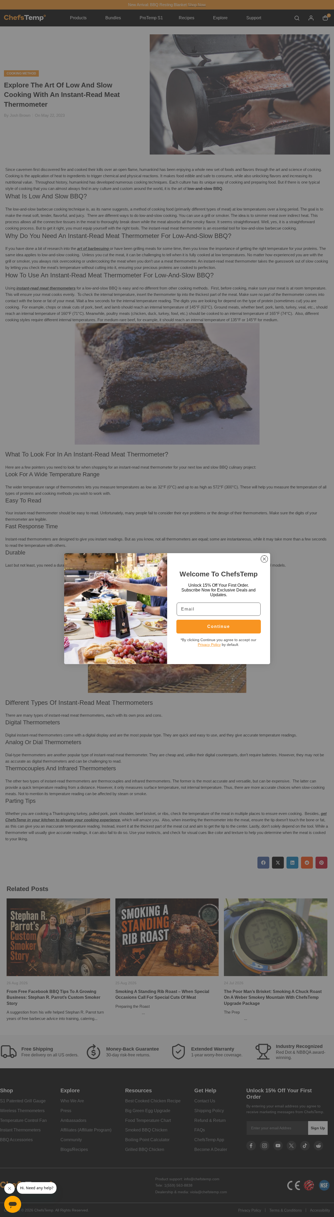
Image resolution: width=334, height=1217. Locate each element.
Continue (218, 626)
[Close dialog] (264, 559)
